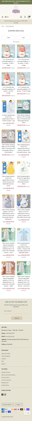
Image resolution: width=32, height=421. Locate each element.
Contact (4, 358)
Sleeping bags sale (10, 26)
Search (4, 364)
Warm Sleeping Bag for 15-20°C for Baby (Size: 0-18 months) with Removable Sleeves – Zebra (23, 180)
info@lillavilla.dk (9, 336)
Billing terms (5, 382)
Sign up (17, 318)
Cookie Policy (5, 385)
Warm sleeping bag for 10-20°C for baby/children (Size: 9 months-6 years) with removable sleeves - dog (23, 148)
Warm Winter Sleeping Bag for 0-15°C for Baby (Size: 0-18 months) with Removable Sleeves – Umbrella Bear (8, 148)
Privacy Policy (5, 377)
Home (3, 26)
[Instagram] (5, 395)
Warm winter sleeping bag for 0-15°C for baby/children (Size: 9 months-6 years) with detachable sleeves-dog (23, 213)
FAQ (3, 361)
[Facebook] (2, 395)
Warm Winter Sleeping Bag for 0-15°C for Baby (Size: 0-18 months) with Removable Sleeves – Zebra (23, 118)
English (18, 404)
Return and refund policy (8, 375)
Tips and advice (6, 356)
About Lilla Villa (6, 353)
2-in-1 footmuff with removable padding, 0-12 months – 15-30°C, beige (23, 89)
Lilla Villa (11, 416)
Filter (8, 37)
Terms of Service (6, 380)
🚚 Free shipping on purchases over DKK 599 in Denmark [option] (16, 21)
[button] (7, 17)
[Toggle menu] (2, 17)
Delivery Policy (6, 372)
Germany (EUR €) (7, 404)
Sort (23, 37)
